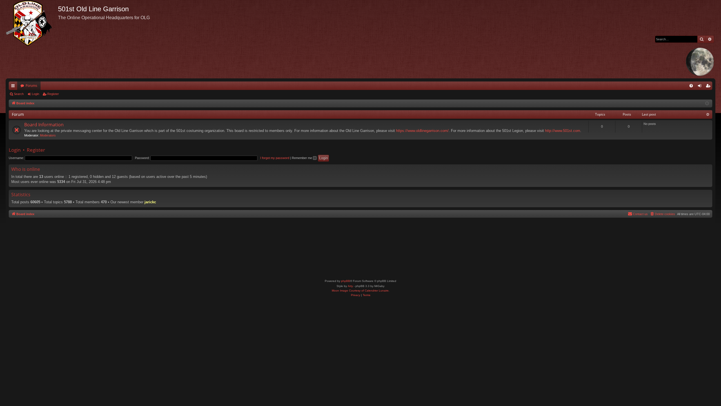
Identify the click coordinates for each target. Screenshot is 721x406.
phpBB (345, 281)
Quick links (14, 87)
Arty (350, 286)
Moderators (48, 135)
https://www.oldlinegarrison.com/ (422, 131)
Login (35, 94)
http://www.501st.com (562, 131)
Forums (31, 86)
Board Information (44, 125)
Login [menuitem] (701, 87)
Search (19, 94)
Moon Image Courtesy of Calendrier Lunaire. (361, 290)
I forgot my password (274, 158)
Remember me (302, 158)
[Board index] (32, 23)
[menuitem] (691, 85)
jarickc (150, 202)
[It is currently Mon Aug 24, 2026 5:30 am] (707, 103)
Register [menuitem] (709, 87)
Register (53, 94)
